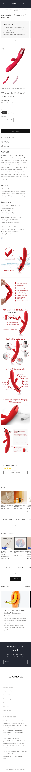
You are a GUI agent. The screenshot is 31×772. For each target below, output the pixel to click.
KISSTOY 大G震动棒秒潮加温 (20, 552)
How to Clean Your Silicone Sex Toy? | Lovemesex (14, 612)
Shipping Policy (7, 691)
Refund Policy (7, 699)
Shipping (3, 102)
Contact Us (6, 706)
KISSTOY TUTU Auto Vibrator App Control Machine (6, 553)
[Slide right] (19, 41)
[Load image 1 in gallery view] (6, 80)
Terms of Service (8, 702)
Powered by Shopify (20, 769)
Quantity (3, 116)
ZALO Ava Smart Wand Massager (19, 506)
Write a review (15, 472)
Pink (11, 112)
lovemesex (12, 769)
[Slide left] (12, 41)
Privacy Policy (7, 695)
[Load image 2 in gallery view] (15, 80)
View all (15, 578)
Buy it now (15, 131)
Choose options (7, 519)
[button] (3, 3)
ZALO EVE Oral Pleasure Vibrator (7, 506)
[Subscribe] (25, 662)
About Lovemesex (8, 687)
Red (4, 112)
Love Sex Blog (7, 710)
